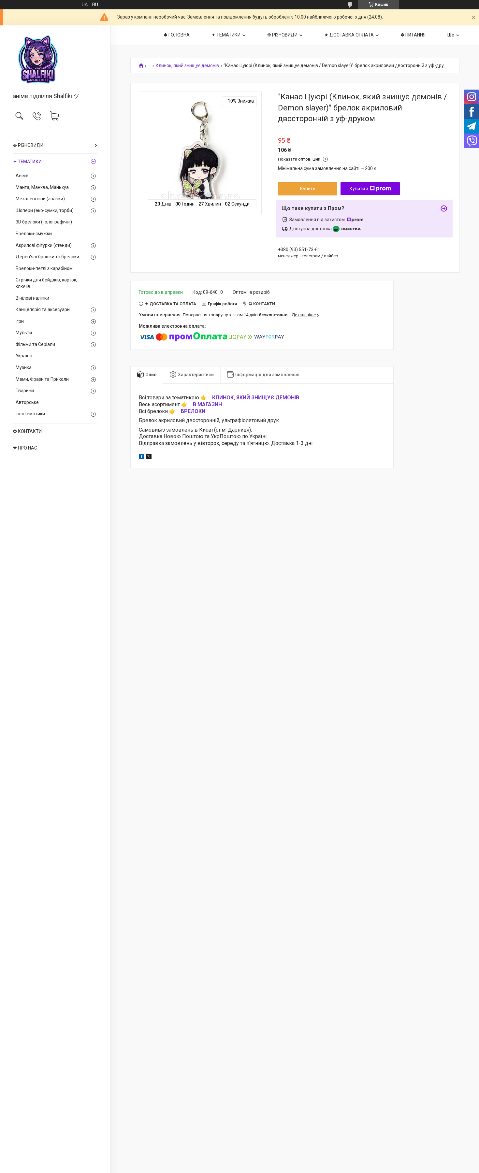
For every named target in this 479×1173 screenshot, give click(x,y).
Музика (24, 367)
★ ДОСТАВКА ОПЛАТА (349, 34)
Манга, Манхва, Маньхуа (42, 187)
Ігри (20, 321)
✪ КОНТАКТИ (27, 431)
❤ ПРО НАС (25, 448)
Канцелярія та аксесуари (43, 309)
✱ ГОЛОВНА (177, 34)
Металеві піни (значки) (40, 198)
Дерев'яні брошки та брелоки (47, 256)
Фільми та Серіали (35, 344)
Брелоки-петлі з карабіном (44, 268)
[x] (149, 457)
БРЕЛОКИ (193, 411)
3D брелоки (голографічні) (44, 221)
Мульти (24, 332)
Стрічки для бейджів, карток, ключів (46, 283)
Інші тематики (30, 413)
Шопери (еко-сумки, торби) (45, 210)
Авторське (27, 402)
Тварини (25, 390)
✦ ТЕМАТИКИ (27, 161)
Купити (307, 188)
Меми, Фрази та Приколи (42, 379)
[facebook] (141, 457)
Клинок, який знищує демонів (187, 65)
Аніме (22, 175)
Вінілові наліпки (32, 298)
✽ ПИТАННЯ (413, 34)
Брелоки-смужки (34, 233)
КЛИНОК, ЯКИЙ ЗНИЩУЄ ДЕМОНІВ (255, 397)
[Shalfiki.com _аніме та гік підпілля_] (55, 59)
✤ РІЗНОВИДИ (28, 145)
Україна (24, 355)
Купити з (359, 188)
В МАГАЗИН (207, 404)
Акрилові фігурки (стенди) (44, 245)
